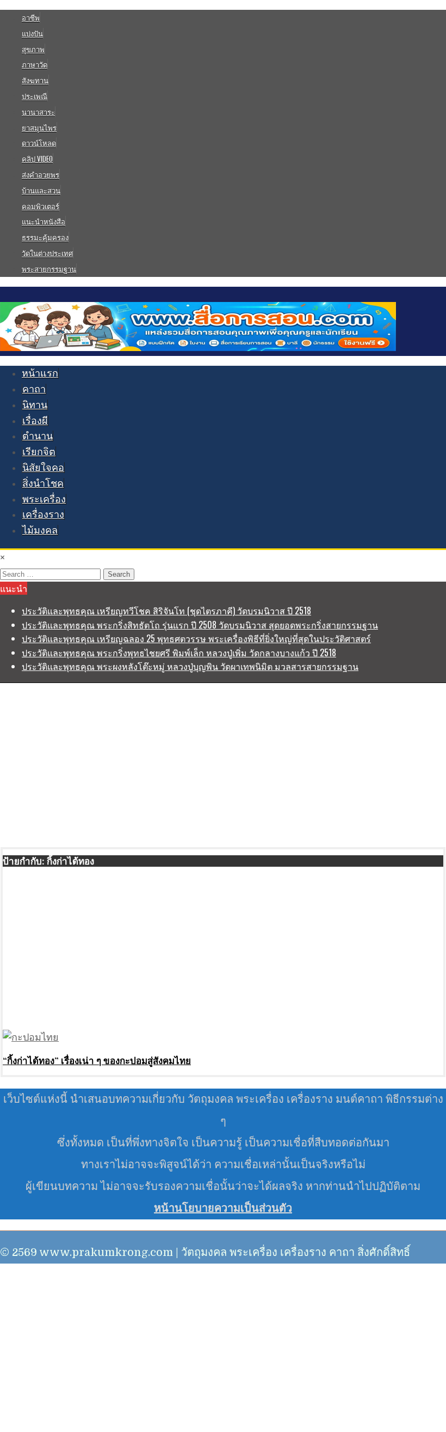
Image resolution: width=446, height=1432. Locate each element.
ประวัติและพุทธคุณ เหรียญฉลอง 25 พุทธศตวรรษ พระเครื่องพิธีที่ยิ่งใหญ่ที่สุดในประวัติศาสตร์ (196, 638)
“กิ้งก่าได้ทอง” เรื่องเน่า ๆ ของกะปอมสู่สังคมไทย (97, 1060)
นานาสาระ (38, 111)
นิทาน (34, 405)
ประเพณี (34, 95)
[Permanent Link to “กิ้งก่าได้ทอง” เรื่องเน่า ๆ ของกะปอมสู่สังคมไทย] (31, 1037)
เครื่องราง (43, 514)
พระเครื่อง (44, 499)
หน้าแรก (40, 373)
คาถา (34, 389)
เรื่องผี (35, 420)
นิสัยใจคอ (43, 467)
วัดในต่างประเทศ (47, 252)
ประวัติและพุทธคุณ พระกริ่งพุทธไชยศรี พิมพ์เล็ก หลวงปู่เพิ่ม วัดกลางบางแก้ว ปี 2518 (179, 652)
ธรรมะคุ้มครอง (45, 237)
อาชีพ (31, 17)
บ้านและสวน (41, 190)
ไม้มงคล (40, 530)
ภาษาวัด (34, 64)
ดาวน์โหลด (39, 142)
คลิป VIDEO (37, 158)
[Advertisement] (223, 764)
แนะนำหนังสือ (43, 221)
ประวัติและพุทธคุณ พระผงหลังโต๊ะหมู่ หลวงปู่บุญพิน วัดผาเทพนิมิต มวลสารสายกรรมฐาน (190, 666)
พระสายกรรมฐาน (49, 268)
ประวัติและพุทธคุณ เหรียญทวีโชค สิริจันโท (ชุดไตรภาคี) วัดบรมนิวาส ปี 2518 (166, 610)
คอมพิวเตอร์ (40, 206)
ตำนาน (37, 436)
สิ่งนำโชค (43, 483)
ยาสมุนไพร (39, 127)
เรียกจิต (38, 451)
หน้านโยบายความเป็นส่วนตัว (223, 1208)
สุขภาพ (33, 49)
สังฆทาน (35, 80)
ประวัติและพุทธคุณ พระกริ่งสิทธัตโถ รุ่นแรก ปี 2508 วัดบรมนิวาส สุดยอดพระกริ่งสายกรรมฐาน (200, 624)
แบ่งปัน (32, 33)
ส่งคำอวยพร (40, 174)
